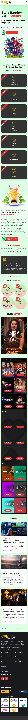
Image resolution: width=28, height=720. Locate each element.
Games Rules (18, 661)
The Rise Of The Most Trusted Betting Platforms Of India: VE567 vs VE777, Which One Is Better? (13, 611)
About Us (3, 664)
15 (19, 628)
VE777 (14, 128)
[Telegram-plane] (6, 678)
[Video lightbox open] (14, 335)
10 (5, 628)
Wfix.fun (14, 175)
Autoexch (14, 98)
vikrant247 (14, 159)
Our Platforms (4, 666)
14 (16, 628)
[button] (26, 2)
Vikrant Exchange (5, 671)
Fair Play (17, 659)
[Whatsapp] (2, 678)
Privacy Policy (18, 656)
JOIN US (12, 32)
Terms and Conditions (20, 664)
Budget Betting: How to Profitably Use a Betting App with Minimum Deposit (13, 542)
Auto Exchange (4, 668)
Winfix (14, 82)
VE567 (14, 144)
